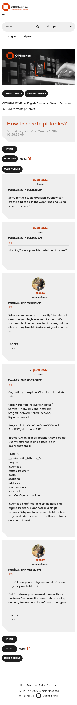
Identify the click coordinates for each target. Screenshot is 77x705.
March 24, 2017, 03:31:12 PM (24, 569)
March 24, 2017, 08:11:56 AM (24, 303)
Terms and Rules (36, 685)
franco (40, 293)
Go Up (9, 649)
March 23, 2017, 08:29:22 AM (25, 238)
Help (22, 685)
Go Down (10, 159)
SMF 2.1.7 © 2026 (28, 691)
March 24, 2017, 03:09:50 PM (25, 380)
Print (9, 149)
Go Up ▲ (52, 685)
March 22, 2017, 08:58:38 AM (25, 190)
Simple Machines (49, 691)
